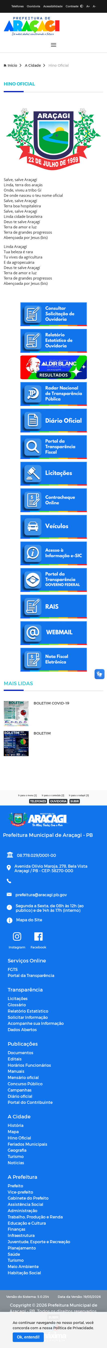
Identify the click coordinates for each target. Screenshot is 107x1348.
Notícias (16, 1162)
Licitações (18, 998)
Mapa (13, 1131)
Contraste (72, 6)
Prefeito (15, 1185)
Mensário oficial (23, 1077)
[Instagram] (17, 937)
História (15, 1125)
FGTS (13, 969)
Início (12, 65)
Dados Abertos (22, 1029)
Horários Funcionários (29, 1065)
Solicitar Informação (28, 1017)
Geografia (17, 1150)
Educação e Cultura (27, 1223)
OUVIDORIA (58, 801)
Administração (22, 1210)
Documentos (20, 1052)
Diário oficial (20, 1096)
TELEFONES (38, 801)
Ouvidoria (33, 6)
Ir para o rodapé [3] (79, 795)
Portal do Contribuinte (30, 1102)
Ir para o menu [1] (27, 795)
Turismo (16, 1156)
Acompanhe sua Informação (36, 1023)
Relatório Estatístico (28, 1011)
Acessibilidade (52, 6)
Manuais (16, 1071)
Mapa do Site (29, 919)
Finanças (16, 1229)
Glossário (17, 1004)
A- (94, 6)
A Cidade (33, 65)
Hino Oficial (19, 1137)
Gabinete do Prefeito (28, 1198)
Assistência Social (25, 1204)
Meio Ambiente (23, 1266)
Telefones (17, 6)
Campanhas (20, 1090)
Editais (15, 1058)
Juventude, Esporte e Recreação (39, 1241)
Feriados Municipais (27, 1144)
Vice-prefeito (20, 1192)
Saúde (14, 1254)
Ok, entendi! (28, 1337)
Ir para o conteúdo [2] (53, 795)
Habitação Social (24, 1272)
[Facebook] (38, 937)
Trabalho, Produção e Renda (35, 1216)
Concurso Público (25, 1083)
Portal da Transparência (31, 975)
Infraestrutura (21, 1235)
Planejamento (22, 1247)
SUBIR (74, 801)
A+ (88, 6)
